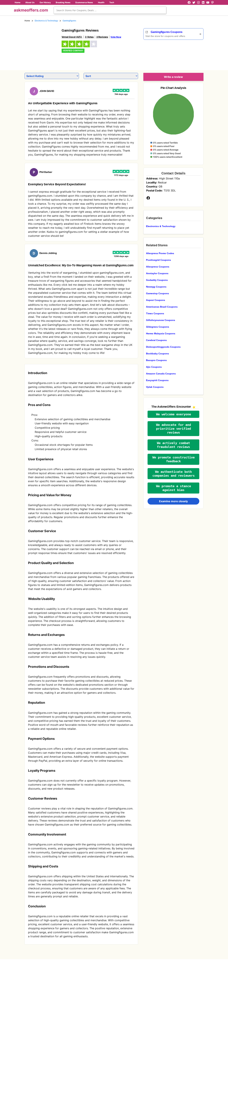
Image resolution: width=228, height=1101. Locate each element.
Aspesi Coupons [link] (155, 300)
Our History (45, 2)
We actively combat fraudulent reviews (173, 445)
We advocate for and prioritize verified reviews (173, 428)
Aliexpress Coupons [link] (157, 266)
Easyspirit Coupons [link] (157, 380)
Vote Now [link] (115, 37)
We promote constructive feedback (173, 459)
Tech (111, 2)
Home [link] (27, 21)
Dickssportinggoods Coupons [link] (163, 347)
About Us (30, 2)
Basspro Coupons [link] (156, 360)
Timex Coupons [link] (155, 313)
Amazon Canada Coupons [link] (161, 373)
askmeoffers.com (31, 10)
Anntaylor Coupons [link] (157, 273)
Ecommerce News (84, 2)
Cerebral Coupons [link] (156, 340)
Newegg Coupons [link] (156, 286)
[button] (173, 414)
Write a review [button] (173, 77)
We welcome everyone (173, 414)
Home (17, 2)
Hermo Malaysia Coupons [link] (160, 333)
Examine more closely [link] (173, 501)
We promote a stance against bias (173, 488)
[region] (185, 54)
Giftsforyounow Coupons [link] (160, 320)
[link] (41, 44)
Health (101, 2)
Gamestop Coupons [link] (157, 293)
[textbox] (110, 10)
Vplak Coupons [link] (155, 387)
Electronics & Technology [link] (46, 21)
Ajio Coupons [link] (154, 367)
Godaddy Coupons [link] (157, 280)
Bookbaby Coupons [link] (157, 353)
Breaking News (63, 2)
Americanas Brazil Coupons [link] (162, 306)
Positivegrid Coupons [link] (158, 260)
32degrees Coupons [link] (157, 326)
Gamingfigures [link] (69, 21)
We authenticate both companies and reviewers (173, 473)
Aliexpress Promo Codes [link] (160, 253)
